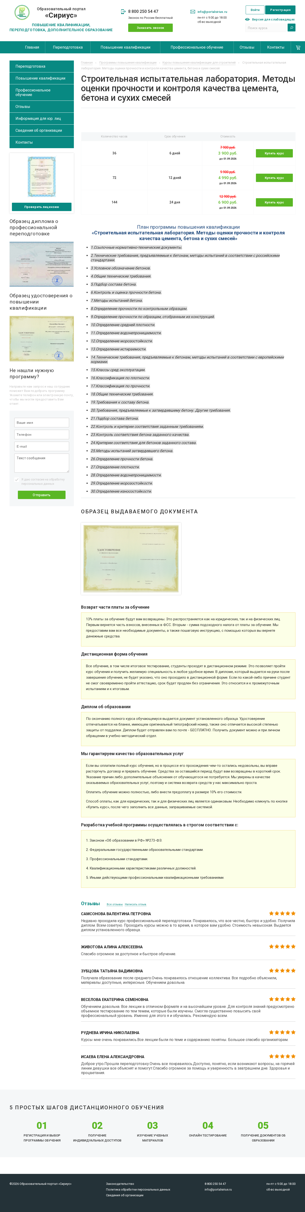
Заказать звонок (150, 28)
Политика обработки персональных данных (138, 1189)
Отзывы (247, 47)
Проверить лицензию (41, 207)
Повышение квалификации (125, 47)
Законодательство (120, 1184)
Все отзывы (115, 904)
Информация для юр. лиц (38, 118)
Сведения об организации (38, 130)
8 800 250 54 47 (143, 11)
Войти (255, 10)
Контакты (276, 47)
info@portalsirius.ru (212, 12)
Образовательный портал (61, 13)
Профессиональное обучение (197, 47)
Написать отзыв (135, 904)
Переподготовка (68, 47)
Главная (32, 47)
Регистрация (280, 10)
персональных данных (37, 483)
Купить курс (274, 153)
